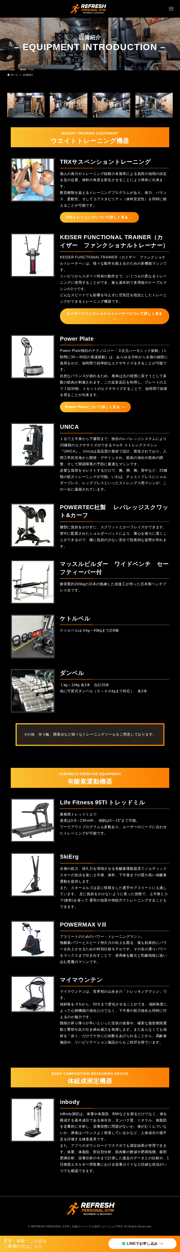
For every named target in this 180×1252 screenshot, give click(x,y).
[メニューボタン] (171, 9)
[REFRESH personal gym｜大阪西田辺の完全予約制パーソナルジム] (87, 9)
